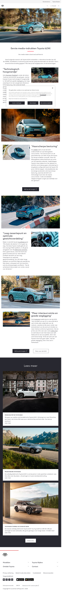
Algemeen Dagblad (11, 75)
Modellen (6, 562)
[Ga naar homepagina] (2, 5)
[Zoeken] (47, 5)
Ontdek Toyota (8, 566)
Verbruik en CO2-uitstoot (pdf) (30, 585)
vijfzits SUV (54, 331)
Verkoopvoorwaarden (8, 585)
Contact (35, 566)
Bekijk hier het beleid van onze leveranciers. (18, 98)
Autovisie (37, 319)
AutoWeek (21, 242)
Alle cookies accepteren (46, 103)
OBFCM (18, 585)
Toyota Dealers (56, 1)
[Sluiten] (52, 88)
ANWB (35, 150)
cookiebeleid (43, 95)
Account (54, 5)
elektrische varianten (21, 250)
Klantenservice (46, 1)
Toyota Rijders (37, 562)
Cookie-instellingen (16, 103)
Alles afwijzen (33, 103)
